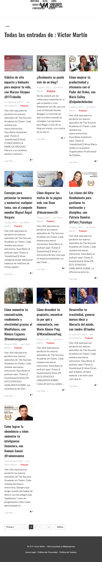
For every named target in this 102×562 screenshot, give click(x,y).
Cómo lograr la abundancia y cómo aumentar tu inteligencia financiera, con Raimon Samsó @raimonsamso (16, 441)
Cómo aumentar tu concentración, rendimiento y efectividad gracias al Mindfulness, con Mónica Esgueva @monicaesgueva (18, 324)
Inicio (7, 26)
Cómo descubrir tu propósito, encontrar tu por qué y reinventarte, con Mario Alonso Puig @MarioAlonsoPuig (50, 321)
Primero (10, 527)
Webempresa (69, 546)
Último (60, 527)
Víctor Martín (10, 106)
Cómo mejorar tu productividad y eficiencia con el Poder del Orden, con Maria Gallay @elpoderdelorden (82, 89)
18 (48, 527)
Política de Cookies (67, 552)
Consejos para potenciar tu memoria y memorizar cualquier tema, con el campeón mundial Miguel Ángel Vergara (18, 205)
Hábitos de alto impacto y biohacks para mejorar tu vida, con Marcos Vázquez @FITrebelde (17, 87)
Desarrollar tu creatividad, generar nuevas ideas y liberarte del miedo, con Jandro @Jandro (82, 319)
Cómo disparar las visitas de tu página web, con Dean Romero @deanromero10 (49, 202)
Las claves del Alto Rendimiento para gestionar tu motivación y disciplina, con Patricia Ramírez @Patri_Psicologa (81, 207)
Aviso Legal (31, 552)
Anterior (18, 527)
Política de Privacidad (47, 552)
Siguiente (53, 527)
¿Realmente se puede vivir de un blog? (50, 79)
